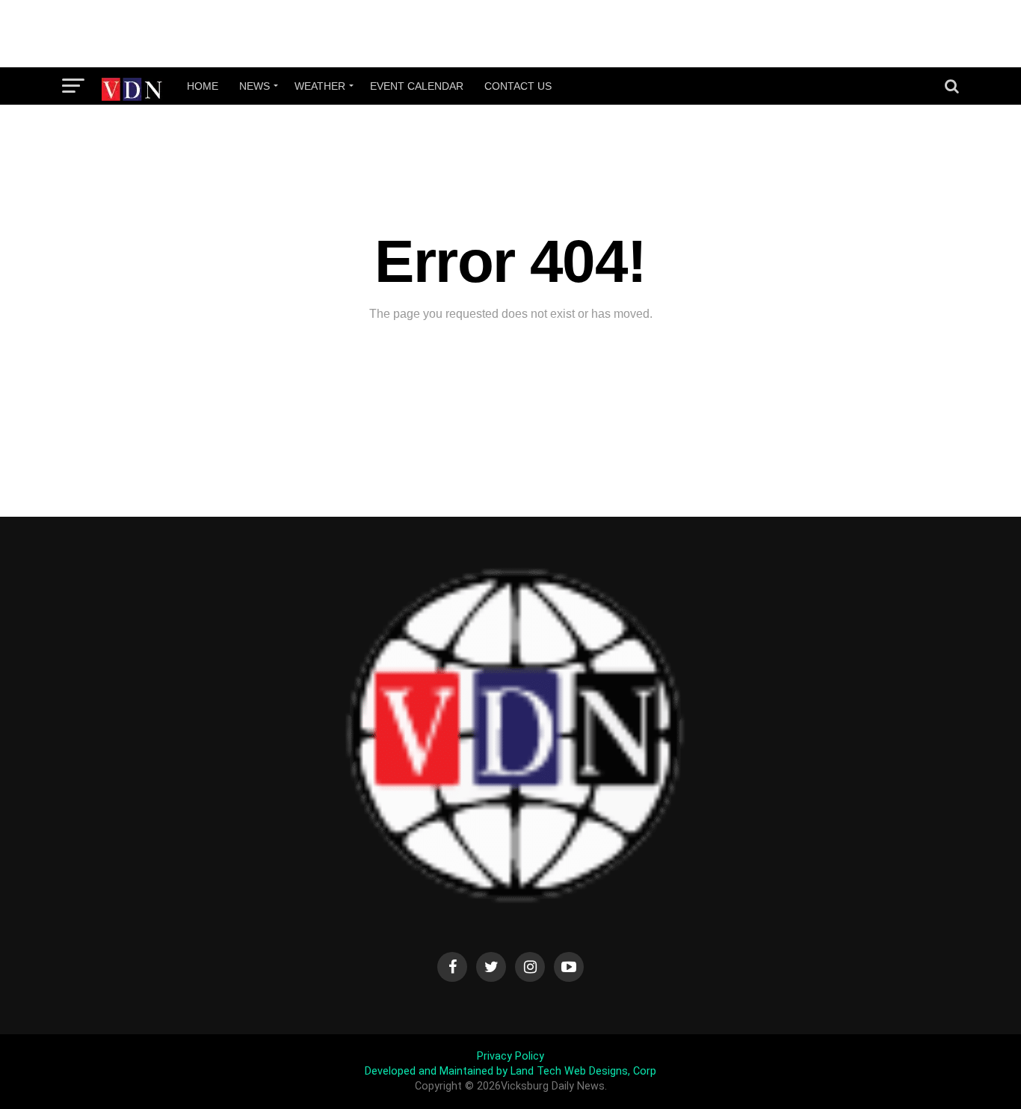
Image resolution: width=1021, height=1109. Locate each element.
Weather (319, 86)
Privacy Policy (510, 1056)
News (254, 86)
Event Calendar (416, 86)
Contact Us (518, 86)
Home (202, 86)
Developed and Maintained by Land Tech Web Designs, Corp (510, 1071)
